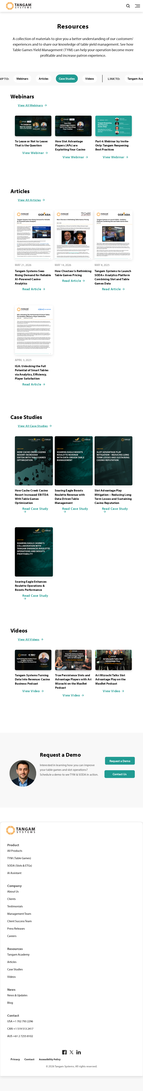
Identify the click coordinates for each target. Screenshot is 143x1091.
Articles (43, 78)
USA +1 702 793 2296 (20, 1021)
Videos (89, 78)
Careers (11, 936)
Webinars (22, 78)
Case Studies (67, 78)
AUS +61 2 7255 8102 (20, 1036)
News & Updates (17, 995)
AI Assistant (14, 873)
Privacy (15, 1059)
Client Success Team (19, 921)
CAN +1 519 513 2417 (20, 1028)
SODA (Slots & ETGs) (19, 865)
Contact (29, 1059)
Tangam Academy (18, 954)
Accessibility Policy (50, 1059)
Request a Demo (119, 761)
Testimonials (15, 906)
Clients (11, 899)
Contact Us (120, 774)
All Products (14, 850)
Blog (10, 1002)
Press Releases (16, 928)
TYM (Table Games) (19, 858)
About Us (13, 891)
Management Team (19, 913)
